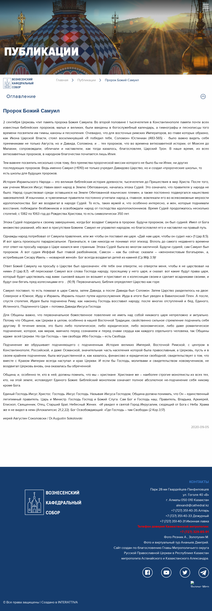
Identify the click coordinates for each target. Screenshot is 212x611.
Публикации (86, 80)
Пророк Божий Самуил (122, 80)
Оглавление (21, 96)
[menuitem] (106, 96)
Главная (62, 80)
